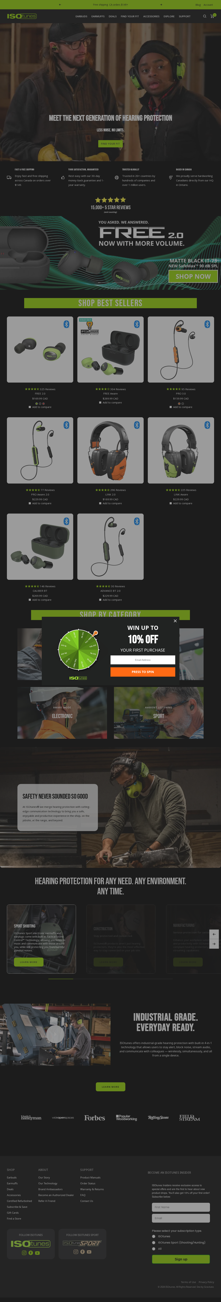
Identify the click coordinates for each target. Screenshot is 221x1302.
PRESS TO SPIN (143, 672)
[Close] (175, 621)
